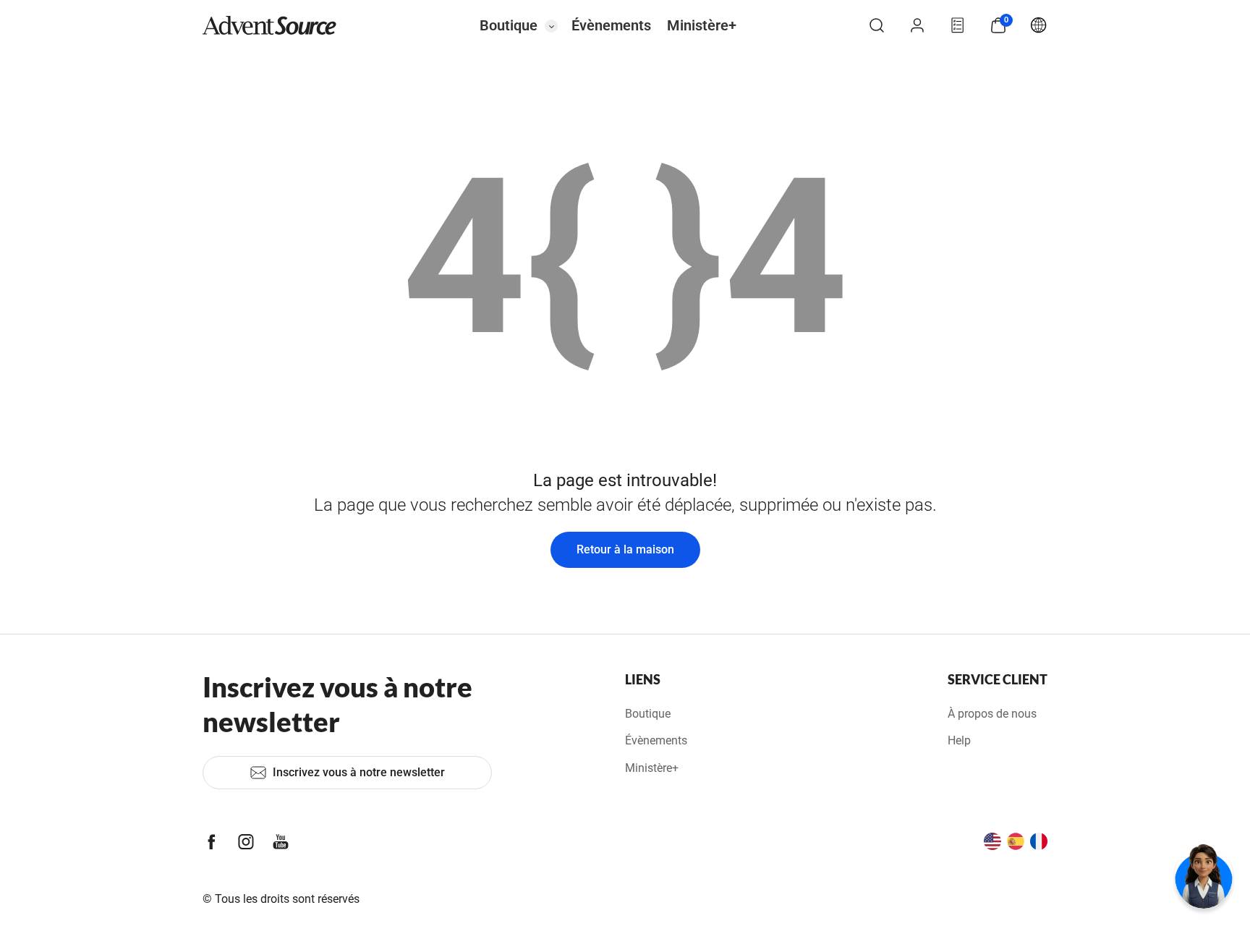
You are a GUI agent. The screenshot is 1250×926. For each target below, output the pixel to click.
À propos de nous (992, 714)
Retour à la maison (625, 549)
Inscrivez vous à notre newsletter (359, 772)
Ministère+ (701, 25)
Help (959, 740)
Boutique (508, 25)
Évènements (611, 25)
